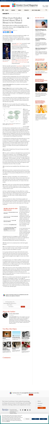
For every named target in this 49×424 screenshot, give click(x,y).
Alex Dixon (6, 339)
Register (46, 5)
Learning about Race (16, 337)
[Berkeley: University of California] (5, 410)
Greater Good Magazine (25, 5)
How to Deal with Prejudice (15, 348)
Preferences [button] (8, 421)
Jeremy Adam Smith (7, 30)
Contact (40, 405)
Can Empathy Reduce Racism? (7, 338)
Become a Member (45, 6)
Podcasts (26, 10)
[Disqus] (16, 370)
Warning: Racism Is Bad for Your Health (25, 338)
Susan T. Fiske (19, 43)
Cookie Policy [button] (8, 420)
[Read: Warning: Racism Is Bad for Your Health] (26, 334)
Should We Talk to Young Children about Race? (25, 348)
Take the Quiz (38, 74)
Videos (19, 10)
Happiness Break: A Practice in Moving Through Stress (40, 101)
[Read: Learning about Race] (16, 334)
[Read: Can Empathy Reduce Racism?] (7, 334)
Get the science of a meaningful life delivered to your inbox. (9, 303)
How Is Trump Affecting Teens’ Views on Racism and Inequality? (40, 39)
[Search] (46, 10)
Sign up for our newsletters (43, 0)
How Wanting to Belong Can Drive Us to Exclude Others (41, 80)
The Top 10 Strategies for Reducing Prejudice (6, 348)
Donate (5, 6)
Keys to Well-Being (36, 10)
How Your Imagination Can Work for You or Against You (40, 30)
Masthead (40, 403)
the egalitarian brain (12, 224)
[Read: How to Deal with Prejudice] (16, 344)
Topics (6, 10)
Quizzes (13, 10)
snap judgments (19, 65)
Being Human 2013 (5, 61)
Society (6, 13)
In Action (18, 0)
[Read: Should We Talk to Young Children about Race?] (26, 344)
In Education (23, 0)
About (39, 401)
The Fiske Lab (11, 124)
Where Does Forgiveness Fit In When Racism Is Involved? (41, 49)
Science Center (8, 0)
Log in (43, 5)
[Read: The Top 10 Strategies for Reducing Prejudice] (7, 344)
